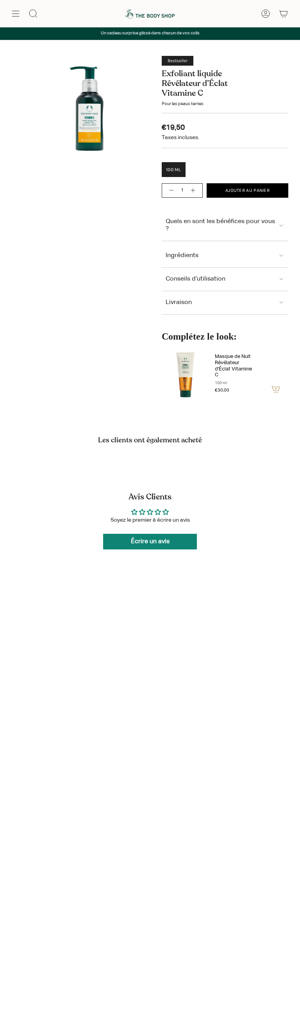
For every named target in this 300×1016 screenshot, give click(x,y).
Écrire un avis (150, 541)
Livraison (179, 302)
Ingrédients (182, 255)
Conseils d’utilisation (195, 279)
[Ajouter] (276, 389)
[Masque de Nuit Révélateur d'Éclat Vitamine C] (185, 374)
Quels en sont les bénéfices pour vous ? (220, 225)
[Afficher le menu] (15, 14)
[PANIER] (284, 14)
